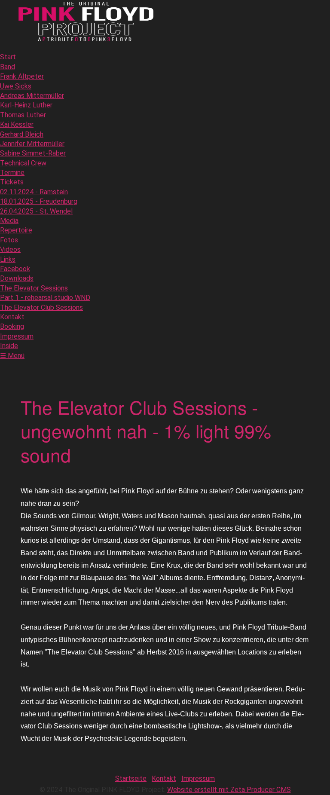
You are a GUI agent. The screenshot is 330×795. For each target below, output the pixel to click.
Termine (12, 172)
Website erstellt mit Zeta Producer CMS (229, 790)
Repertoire (16, 230)
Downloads (17, 278)
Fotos (9, 240)
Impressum (17, 336)
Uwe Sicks (15, 86)
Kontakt (12, 317)
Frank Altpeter (22, 76)
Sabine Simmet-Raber (33, 153)
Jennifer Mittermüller (32, 144)
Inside (9, 346)
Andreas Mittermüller (32, 96)
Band (7, 67)
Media (9, 221)
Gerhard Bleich (21, 134)
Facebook (15, 269)
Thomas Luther (23, 115)
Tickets (12, 182)
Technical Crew (23, 163)
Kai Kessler (17, 124)
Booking (12, 326)
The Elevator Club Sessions (41, 307)
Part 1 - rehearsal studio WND (45, 298)
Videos (10, 249)
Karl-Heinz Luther (26, 105)
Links (7, 259)
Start (8, 57)
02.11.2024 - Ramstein (34, 192)
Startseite (131, 778)
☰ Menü (12, 356)
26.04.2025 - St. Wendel (36, 211)
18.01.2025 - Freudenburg (38, 201)
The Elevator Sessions (34, 288)
